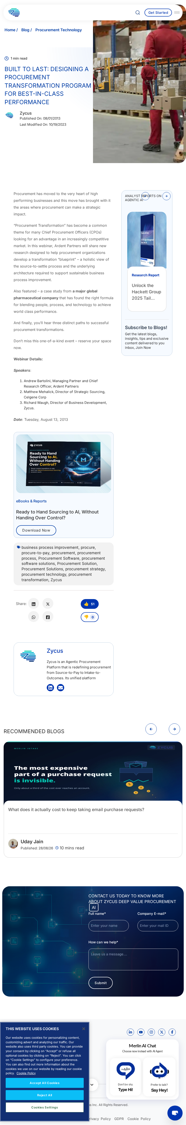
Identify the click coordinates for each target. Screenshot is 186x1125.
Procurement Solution (77, 563)
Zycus (56, 580)
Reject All (44, 1095)
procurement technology (44, 574)
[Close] (84, 1029)
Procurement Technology (58, 30)
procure (88, 547)
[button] (145, 196)
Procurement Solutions (42, 569)
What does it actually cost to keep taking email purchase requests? (76, 809)
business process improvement (50, 547)
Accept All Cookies (45, 1083)
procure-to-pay (35, 553)
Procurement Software (58, 558)
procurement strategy (85, 569)
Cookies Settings (44, 1107)
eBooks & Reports (31, 501)
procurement (63, 553)
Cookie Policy (26, 1073)
